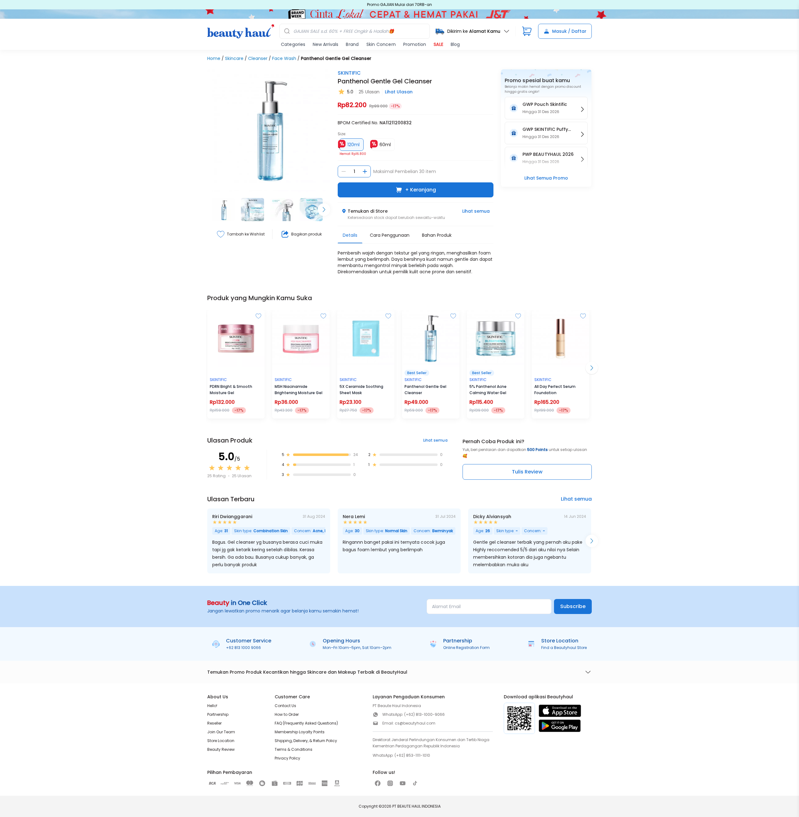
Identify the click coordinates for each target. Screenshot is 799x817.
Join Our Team (221, 732)
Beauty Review (221, 749)
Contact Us (285, 705)
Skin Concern (381, 44)
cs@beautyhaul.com (415, 723)
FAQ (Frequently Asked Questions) (306, 723)
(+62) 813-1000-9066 (424, 714)
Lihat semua (476, 211)
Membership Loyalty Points (300, 732)
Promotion (414, 44)
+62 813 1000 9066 (243, 647)
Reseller (214, 723)
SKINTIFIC (349, 73)
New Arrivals (325, 44)
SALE (438, 44)
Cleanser (257, 58)
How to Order (287, 714)
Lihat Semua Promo (546, 178)
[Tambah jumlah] (364, 171)
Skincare (234, 58)
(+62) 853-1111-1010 (412, 755)
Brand (352, 44)
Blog (455, 44)
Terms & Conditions (293, 749)
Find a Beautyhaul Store (564, 647)
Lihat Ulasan (399, 92)
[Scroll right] (324, 209)
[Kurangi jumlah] (343, 171)
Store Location (220, 740)
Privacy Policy (287, 758)
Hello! (212, 705)
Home (213, 58)
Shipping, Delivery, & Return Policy (306, 740)
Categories (293, 44)
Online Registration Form (466, 647)
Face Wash (284, 58)
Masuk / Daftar (569, 31)
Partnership (217, 714)
